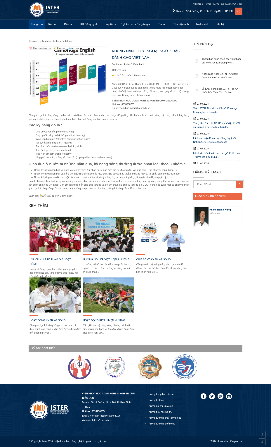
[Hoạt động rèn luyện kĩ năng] (109, 295)
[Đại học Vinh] (184, 378)
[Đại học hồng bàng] (114, 378)
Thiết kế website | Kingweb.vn (226, 441)
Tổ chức (52, 24)
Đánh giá (61, 48)
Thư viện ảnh (181, 24)
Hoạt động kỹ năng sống (47, 320)
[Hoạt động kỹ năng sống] (55, 295)
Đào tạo (68, 24)
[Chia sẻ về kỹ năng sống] (162, 234)
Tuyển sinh (202, 24)
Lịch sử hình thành (134, 64)
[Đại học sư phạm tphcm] (79, 378)
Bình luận (75, 48)
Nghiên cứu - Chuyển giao (136, 24)
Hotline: (217, 3)
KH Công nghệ (89, 24)
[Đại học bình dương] (149, 378)
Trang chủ (37, 24)
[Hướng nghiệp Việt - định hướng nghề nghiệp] (109, 234)
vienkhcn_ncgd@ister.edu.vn (134, 108)
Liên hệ (220, 24)
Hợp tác (109, 24)
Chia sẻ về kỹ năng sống (153, 259)
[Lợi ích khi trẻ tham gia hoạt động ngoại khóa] (55, 234)
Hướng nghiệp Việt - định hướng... (107, 259)
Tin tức (162, 24)
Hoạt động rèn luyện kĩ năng (104, 320)
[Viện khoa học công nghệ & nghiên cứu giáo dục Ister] (45, 17)
